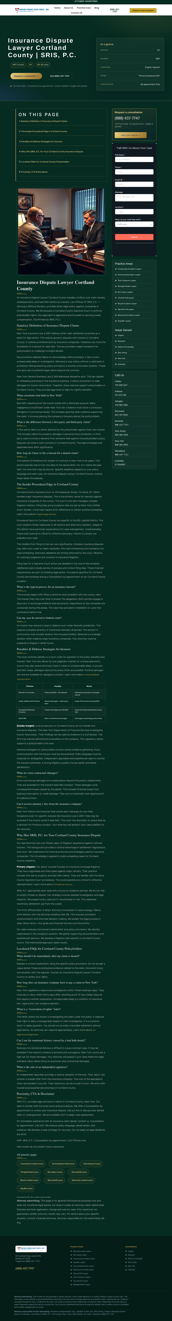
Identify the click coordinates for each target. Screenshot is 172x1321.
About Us (68, 8)
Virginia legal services (46, 514)
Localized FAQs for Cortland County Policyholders (45, 161)
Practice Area (84, 8)
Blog (97, 8)
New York (119, 441)
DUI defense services (62, 884)
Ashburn (119, 391)
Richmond (119, 411)
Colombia (119, 461)
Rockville (119, 421)
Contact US (76, 13)
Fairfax (118, 381)
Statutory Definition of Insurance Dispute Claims (44, 121)
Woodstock (120, 451)
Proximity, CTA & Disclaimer (34, 172)
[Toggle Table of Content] (103, 112)
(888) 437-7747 (127, 118)
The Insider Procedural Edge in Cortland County (44, 131)
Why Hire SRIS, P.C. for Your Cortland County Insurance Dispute (52, 151)
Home (57, 8)
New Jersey (120, 431)
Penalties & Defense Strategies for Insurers (41, 141)
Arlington (119, 401)
